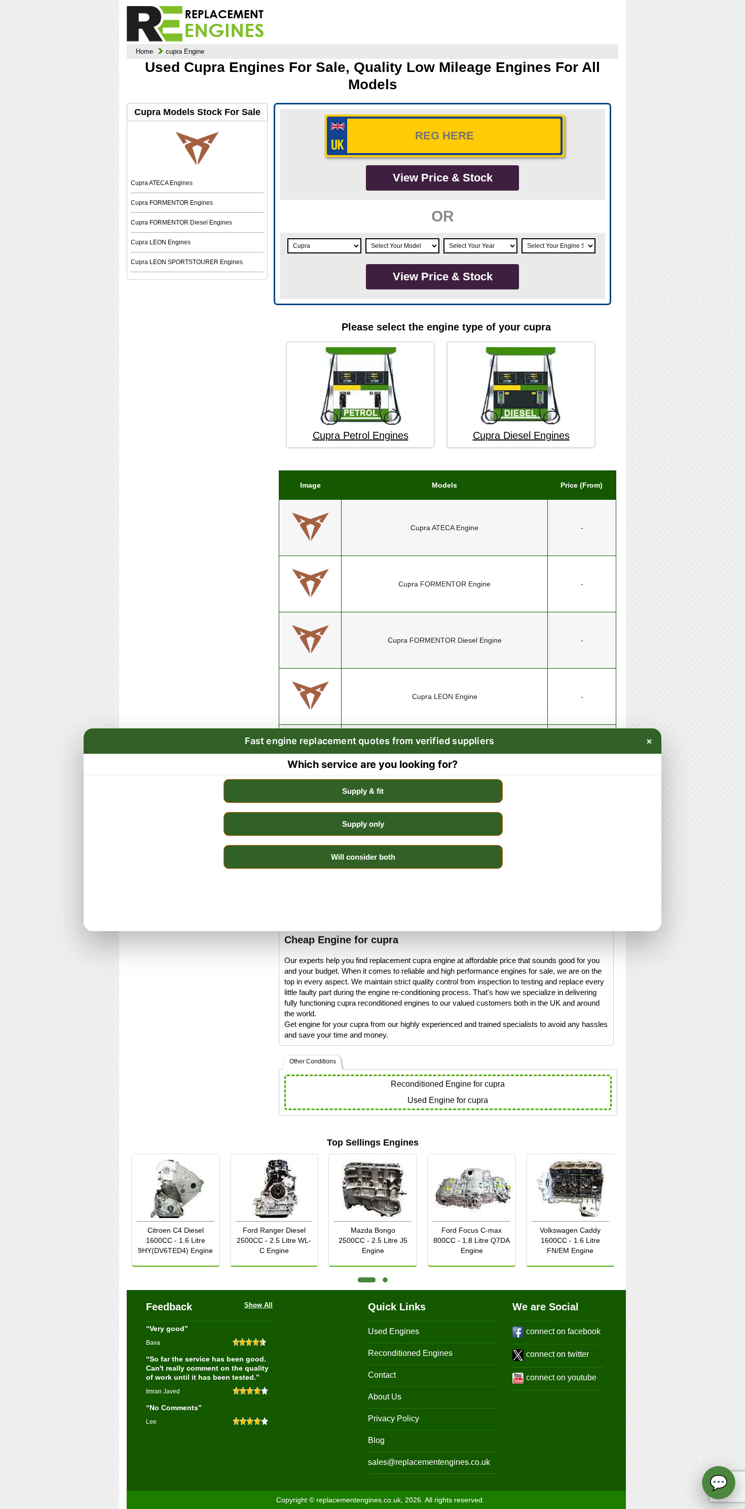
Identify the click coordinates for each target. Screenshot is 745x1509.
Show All (258, 1305)
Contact (382, 1375)
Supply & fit (363, 791)
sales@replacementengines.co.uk (429, 1462)
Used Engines (393, 1331)
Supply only (363, 824)
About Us (384, 1396)
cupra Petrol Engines (360, 435)
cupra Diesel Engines (521, 435)
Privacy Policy (393, 1418)
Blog (376, 1440)
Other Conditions (312, 1061)
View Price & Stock (443, 177)
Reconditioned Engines (410, 1353)
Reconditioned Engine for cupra (448, 1084)
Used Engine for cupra (447, 1100)
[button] (367, 1279)
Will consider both (363, 857)
